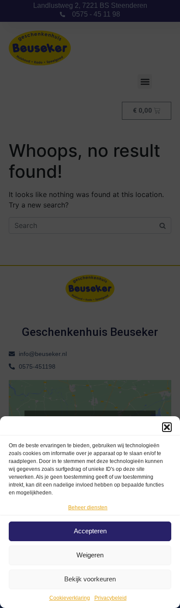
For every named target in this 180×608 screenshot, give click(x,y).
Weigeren (90, 555)
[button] (167, 427)
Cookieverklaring (69, 598)
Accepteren (90, 531)
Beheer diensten (87, 507)
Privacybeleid (110, 598)
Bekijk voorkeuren (90, 579)
